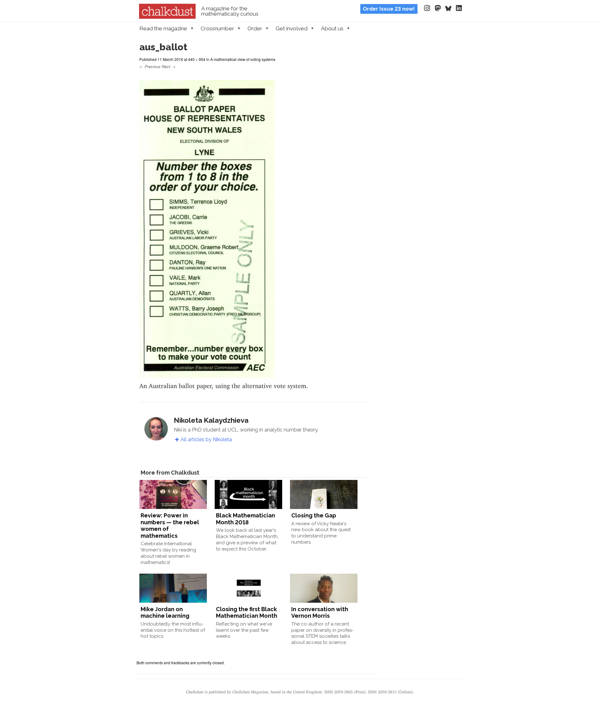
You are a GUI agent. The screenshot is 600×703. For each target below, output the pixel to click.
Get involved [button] (292, 28)
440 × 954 (196, 59)
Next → (169, 66)
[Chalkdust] (167, 17)
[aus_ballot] (208, 374)
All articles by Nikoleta (206, 439)
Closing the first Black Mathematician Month (246, 612)
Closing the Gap (313, 515)
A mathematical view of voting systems (242, 59)
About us (332, 28)
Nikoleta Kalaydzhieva (211, 420)
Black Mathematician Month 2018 (245, 519)
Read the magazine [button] (163, 28)
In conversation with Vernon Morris (319, 612)
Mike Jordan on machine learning (165, 612)
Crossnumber (217, 28)
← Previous (150, 66)
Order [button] (255, 28)
